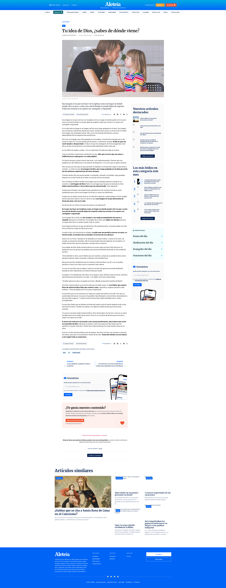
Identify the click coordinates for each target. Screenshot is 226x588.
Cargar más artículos (147, 156)
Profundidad (101, 12)
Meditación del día (143, 242)
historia (149, 506)
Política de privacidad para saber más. (96, 390)
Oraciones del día (142, 255)
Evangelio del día (142, 249)
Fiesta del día (140, 236)
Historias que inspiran (73, 12)
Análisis (84, 12)
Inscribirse (68, 394)
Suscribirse (159, 554)
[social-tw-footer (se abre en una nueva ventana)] (114, 577)
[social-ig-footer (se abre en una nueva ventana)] (118, 577)
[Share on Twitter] (120, 114)
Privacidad (136, 582)
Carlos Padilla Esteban (85, 35)
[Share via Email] (124, 114)
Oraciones (57, 12)
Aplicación (112, 559)
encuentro (119, 478)
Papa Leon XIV (156, 12)
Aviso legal (121, 582)
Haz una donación (101, 582)
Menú (48, 12)
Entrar (100, 448)
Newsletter (112, 556)
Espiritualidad (112, 12)
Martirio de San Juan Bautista (119, 8)
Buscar (75, 5)
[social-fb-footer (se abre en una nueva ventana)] (111, 577)
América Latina (175, 12)
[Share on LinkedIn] (117, 114)
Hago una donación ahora (74, 420)
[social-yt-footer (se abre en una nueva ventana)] (108, 577)
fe (69, 352)
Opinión (92, 12)
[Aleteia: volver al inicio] (113, 4)
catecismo (59, 478)
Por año (129, 556)
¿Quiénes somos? (112, 582)
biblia (118, 510)
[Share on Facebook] (114, 114)
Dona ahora (170, 5)
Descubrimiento (123, 12)
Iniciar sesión (151, 5)
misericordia (76, 352)
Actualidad (146, 12)
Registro (159, 5)
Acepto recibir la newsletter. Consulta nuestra (85, 390)
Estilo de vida (135, 12)
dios (64, 352)
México (166, 12)
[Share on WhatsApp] (127, 114)
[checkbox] (64, 390)
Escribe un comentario (95, 455)
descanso (149, 478)
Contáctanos (129, 582)
